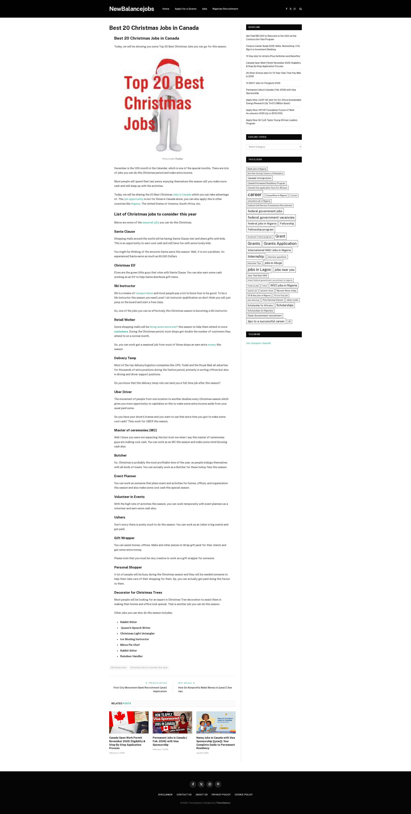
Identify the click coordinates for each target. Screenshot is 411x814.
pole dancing (253, 300)
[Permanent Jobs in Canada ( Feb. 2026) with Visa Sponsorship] (172, 722)
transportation (144, 293)
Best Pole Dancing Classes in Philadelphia (265, 173)
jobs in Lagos (259, 269)
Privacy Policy (221, 794)
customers (121, 331)
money (212, 344)
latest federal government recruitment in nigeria (270, 280)
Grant (280, 236)
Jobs (204, 8)
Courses (293, 195)
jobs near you (284, 269)
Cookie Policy (244, 794)
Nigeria (135, 203)
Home (165, 8)
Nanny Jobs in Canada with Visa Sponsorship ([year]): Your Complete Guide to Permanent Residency (215, 743)
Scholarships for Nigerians (260, 310)
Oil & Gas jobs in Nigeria (259, 295)
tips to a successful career (266, 321)
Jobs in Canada (182, 194)
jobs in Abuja (273, 263)
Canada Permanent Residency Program (266, 183)
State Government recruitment (265, 315)
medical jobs (253, 286)
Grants (254, 243)
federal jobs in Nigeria (262, 223)
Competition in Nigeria (276, 195)
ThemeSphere (223, 803)
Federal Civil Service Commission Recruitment (270, 205)
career (255, 194)
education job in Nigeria (259, 201)
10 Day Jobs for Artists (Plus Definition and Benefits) (273, 56)
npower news (266, 290)
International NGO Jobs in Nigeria (269, 250)
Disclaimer (165, 794)
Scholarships (284, 305)
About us (202, 794)
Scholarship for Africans (260, 305)
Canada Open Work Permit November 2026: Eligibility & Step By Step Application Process (127, 743)
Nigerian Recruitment (225, 8)
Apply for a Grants (186, 8)
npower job (252, 291)
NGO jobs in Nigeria (283, 285)
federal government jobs (265, 211)
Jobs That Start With (257, 275)
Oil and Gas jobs (281, 295)
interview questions (277, 257)
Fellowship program (261, 229)
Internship (256, 256)
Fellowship (287, 223)
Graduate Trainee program (260, 237)
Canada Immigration (259, 178)
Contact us (184, 794)
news (264, 286)
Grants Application (280, 243)
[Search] (300, 9)
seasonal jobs (150, 222)
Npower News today (287, 290)
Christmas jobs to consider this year (148, 667)
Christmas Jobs (118, 667)
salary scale (292, 300)
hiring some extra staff (164, 326)
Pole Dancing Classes (273, 300)
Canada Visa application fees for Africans (267, 188)
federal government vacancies (271, 217)
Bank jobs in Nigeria (257, 169)
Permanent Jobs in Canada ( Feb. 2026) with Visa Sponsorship (170, 741)
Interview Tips (254, 263)
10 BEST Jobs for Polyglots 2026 (263, 83)
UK (289, 321)
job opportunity (134, 199)
